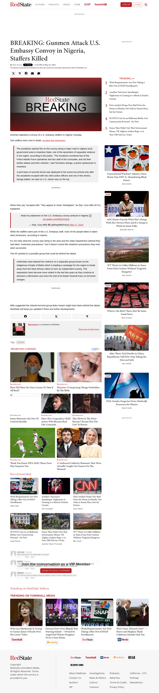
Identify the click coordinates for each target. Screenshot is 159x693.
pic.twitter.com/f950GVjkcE (56, 219)
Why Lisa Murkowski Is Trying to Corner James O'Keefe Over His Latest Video (26, 631)
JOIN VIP (126, 4)
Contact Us (75, 677)
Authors (40, 4)
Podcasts (54, 4)
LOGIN (137, 4)
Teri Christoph (47, 509)
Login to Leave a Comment (56, 570)
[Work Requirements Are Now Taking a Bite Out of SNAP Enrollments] (24, 486)
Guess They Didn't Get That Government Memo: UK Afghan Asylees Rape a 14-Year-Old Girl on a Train (54, 536)
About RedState (77, 673)
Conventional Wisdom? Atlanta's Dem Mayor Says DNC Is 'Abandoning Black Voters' (127, 177)
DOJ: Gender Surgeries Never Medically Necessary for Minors (126, 402)
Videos (66, 4)
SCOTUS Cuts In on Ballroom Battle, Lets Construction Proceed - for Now (24, 534)
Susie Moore (15, 541)
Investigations (97, 673)
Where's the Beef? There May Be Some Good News (126, 312)
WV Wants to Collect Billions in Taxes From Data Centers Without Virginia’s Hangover (86, 534)
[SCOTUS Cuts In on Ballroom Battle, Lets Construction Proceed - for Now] (24, 521)
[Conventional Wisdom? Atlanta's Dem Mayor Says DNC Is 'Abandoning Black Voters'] (127, 157)
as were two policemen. (54, 140)
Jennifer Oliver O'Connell (52, 544)
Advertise (115, 677)
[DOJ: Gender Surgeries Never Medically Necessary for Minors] (127, 385)
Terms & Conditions (119, 682)
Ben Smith (77, 541)
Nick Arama (17, 65)
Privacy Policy (117, 687)
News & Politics (97, 677)
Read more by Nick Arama (89, 329)
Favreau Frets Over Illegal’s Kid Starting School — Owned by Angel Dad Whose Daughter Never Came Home (62, 633)
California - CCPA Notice (139, 673)
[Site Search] (146, 4)
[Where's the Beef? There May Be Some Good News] (127, 295)
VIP (71, 687)
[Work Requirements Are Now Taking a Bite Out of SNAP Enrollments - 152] (97, 612)
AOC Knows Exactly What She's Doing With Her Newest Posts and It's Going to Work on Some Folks (126, 223)
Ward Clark (14, 506)
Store (77, 4)
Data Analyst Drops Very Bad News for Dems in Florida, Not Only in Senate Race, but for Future (87, 501)
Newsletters (136, 682)
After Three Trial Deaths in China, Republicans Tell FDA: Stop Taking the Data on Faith (126, 357)
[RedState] (20, 4)
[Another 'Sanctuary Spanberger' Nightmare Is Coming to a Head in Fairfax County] (56, 486)
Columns (94, 687)
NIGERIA (20, 342)
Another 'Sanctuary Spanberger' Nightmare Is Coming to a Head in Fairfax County (55, 501)
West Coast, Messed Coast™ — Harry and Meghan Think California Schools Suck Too (131, 631)
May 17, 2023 (76, 225)
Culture (93, 682)
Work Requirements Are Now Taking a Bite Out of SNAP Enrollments (24, 499)
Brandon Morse (127, 229)
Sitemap (134, 677)
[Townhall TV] (100, 4)
